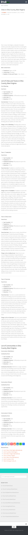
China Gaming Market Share (8, 506)
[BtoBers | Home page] (6, 2)
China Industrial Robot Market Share (10, 516)
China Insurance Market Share (9, 513)
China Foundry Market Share (8, 499)
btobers (4, 12)
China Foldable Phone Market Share (10, 492)
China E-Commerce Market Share (9, 489)
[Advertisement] (14, 30)
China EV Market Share (7, 485)
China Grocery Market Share (8, 509)
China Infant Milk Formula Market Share (11, 502)
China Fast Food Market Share (9, 496)
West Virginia (4, 5)
